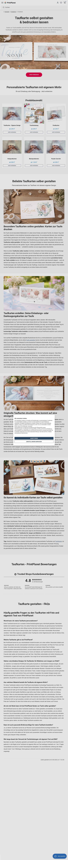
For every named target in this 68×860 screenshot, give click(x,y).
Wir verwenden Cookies (21, 418)
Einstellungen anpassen (34, 441)
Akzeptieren (34, 438)
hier (26, 433)
